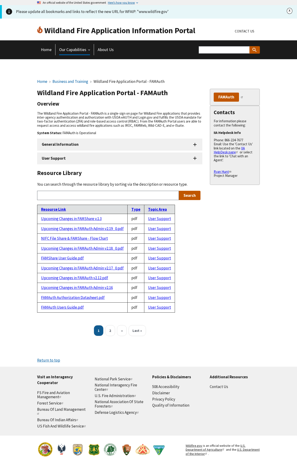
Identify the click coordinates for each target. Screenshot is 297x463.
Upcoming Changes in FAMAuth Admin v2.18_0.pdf (82, 248)
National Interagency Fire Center (116, 387)
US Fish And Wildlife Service (60, 426)
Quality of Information (170, 405)
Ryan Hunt (221, 171)
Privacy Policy (163, 399)
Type (135, 209)
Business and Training (70, 81)
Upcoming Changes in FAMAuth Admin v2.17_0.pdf (82, 268)
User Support (54, 158)
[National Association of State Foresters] (110, 450)
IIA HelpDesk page (229, 150)
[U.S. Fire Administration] (61, 450)
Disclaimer (161, 392)
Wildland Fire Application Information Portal (119, 30)
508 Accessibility (165, 386)
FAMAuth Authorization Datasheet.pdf (73, 297)
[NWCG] (143, 450)
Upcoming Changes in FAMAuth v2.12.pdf (74, 277)
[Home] (40, 30)
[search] (254, 50)
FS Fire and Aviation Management (53, 395)
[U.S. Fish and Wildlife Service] (78, 450)
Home (42, 81)
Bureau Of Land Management (61, 409)
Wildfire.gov (194, 446)
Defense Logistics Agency (116, 412)
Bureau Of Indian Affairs (56, 419)
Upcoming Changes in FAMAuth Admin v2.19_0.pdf (82, 228)
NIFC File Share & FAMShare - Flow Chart (74, 238)
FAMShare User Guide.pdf (62, 258)
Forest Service (49, 403)
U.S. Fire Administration (114, 395)
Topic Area (157, 209)
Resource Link (53, 209)
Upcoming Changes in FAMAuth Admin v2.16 (77, 287)
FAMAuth (226, 97)
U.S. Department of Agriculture (215, 448)
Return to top (48, 360)
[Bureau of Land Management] (159, 450)
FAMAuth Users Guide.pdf (62, 307)
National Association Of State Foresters (119, 404)
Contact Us (219, 386)
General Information (60, 144)
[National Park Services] (126, 450)
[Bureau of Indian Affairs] (45, 450)
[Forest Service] (94, 450)
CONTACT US (244, 31)
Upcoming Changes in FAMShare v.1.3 (71, 218)
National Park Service (112, 379)
